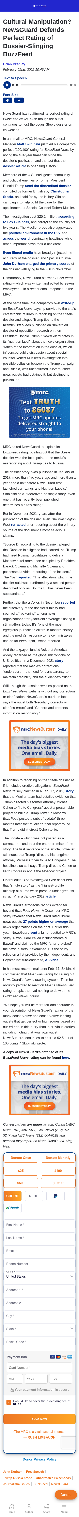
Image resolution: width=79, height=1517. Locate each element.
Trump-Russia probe (17, 1478)
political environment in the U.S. (35, 233)
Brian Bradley (14, 64)
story (58, 661)
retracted (18, 525)
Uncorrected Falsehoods (53, 1478)
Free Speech (35, 1471)
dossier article (14, 166)
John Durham (14, 264)
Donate (66, 1495)
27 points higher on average (45, 922)
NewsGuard (59, 1484)
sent (33, 933)
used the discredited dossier (48, 186)
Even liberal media (18, 253)
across (8, 238)
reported (24, 577)
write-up (67, 303)
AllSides (51, 960)
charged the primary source (47, 264)
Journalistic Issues (16, 1484)
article (50, 896)
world (25, 238)
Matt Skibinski (28, 144)
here (65, 1058)
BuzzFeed (40, 1484)
